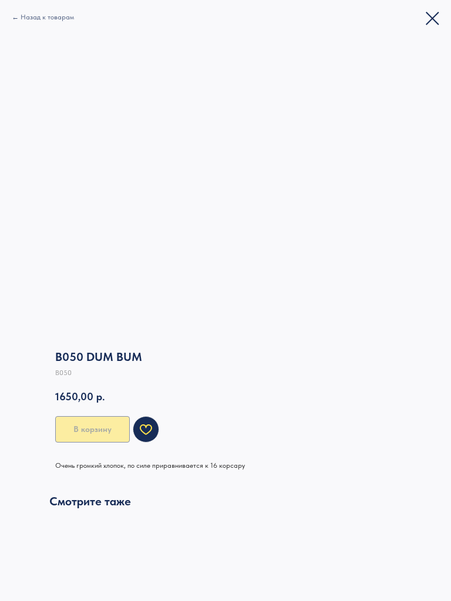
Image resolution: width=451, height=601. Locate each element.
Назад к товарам (47, 17)
